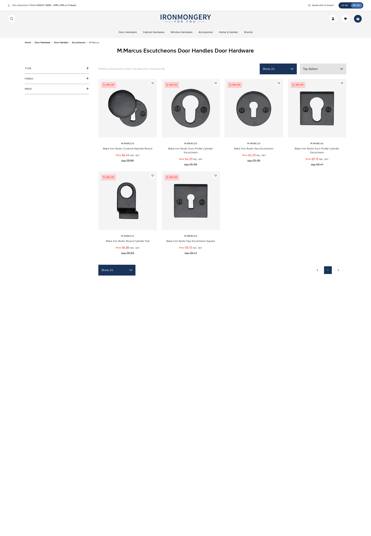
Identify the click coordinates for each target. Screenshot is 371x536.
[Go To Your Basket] (357, 19)
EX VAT (345, 5)
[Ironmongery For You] (185, 18)
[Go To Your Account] (333, 19)
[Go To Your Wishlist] (345, 19)
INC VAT (356, 5)
